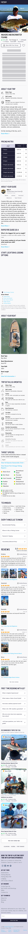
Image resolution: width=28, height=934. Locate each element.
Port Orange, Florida (9, 292)
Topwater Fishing (20, 511)
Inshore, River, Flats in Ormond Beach (9, 761)
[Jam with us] (10, 866)
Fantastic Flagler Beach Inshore (11, 677)
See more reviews (14, 682)
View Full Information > (8, 376)
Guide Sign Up (5, 886)
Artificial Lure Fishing (8, 506)
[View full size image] (4, 573)
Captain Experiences (9, 926)
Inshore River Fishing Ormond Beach (13, 653)
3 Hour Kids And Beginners (10, 579)
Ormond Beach (7, 303)
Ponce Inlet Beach (7, 298)
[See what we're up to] (2, 866)
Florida (13, 846)
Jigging (5, 513)
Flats (14, 93)
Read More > (5, 133)
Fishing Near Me (6, 877)
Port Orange (20, 846)
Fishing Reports (5, 875)
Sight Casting (19, 509)
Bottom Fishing (7, 508)
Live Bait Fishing (20, 508)
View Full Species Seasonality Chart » (12, 463)
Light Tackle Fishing (20, 506)
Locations (6, 846)
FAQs (2, 890)
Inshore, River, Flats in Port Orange (8, 795)
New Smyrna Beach (8, 300)
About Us (4, 898)
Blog (2, 902)
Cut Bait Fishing (7, 509)
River (11, 93)
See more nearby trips (14, 840)
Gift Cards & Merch (7, 881)
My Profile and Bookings (8, 888)
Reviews (3, 900)
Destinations (5, 873)
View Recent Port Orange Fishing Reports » (11, 467)
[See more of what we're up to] (5, 866)
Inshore (7, 93)
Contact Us (4, 892)
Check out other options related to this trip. (12, 732)
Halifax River (6, 296)
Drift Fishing (6, 511)
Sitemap (25, 930)
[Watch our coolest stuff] (7, 866)
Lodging (3, 879)
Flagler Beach (6, 301)
